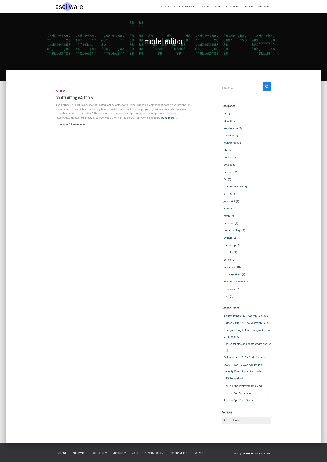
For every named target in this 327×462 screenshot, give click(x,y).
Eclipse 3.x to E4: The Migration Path (246, 322)
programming (232, 230)
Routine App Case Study (238, 400)
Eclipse (231, 6)
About (262, 6)
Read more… (169, 117)
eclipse (60, 91)
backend (229, 135)
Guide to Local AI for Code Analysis (245, 357)
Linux (247, 6)
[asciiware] (69, 6)
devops (228, 164)
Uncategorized (232, 274)
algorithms (230, 120)
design (228, 157)
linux (226, 208)
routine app (230, 245)
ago (77, 123)
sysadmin (229, 266)
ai (225, 113)
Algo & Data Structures (176, 6)
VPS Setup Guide (234, 378)
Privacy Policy (153, 453)
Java (226, 193)
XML (226, 296)
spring (227, 259)
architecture (231, 128)
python (228, 237)
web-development (234, 281)
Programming (209, 6)
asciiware (79, 453)
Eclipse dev (99, 453)
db (225, 150)
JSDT (135, 453)
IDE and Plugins (233, 186)
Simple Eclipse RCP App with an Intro (246, 315)
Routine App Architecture (238, 392)
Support (199, 453)
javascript (229, 201)
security (228, 252)
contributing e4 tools (74, 97)
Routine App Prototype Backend (243, 385)
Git (225, 179)
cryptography (231, 142)
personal (229, 223)
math (227, 215)
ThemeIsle (265, 453)
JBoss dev (119, 453)
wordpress (230, 288)
